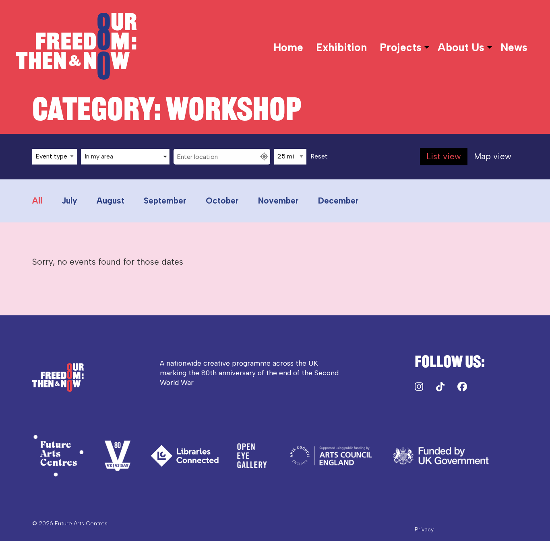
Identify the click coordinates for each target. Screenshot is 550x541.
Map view (492, 156)
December (338, 200)
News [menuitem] (513, 47)
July (69, 200)
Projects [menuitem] (401, 47)
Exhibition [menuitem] (341, 47)
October (222, 200)
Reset (319, 156)
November (278, 200)
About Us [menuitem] (461, 47)
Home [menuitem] (288, 47)
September (165, 200)
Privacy (424, 529)
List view (443, 156)
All (37, 200)
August (110, 200)
